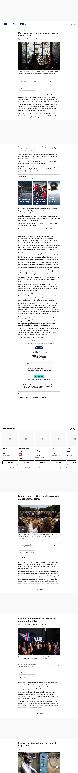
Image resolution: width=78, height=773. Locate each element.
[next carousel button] (57, 520)
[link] (14, 24)
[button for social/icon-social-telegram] (50, 81)
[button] (65, 24)
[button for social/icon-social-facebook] (54, 81)
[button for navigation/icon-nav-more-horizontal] (58, 81)
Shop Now (10, 462)
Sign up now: (21, 39)
